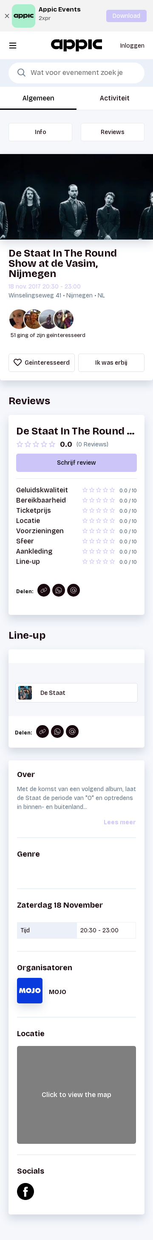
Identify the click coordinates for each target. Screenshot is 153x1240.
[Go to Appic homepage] (76, 45)
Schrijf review (76, 462)
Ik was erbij (111, 362)
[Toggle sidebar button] (12, 45)
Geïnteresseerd (46, 362)
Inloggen (132, 45)
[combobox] (76, 73)
